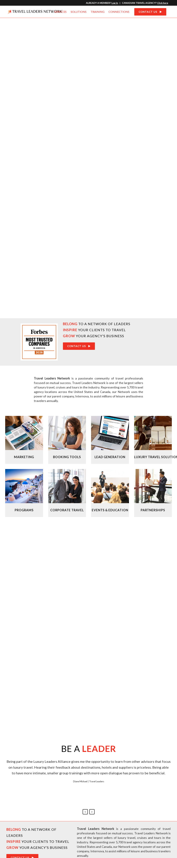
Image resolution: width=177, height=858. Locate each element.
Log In (114, 3)
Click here (162, 3)
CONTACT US (148, 11)
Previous (85, 811)
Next (92, 811)
